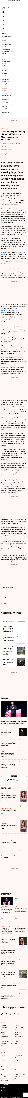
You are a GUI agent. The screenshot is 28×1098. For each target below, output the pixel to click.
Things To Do (18, 1060)
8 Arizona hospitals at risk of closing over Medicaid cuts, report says (8, 639)
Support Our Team (20, 1074)
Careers (3, 1090)
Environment (18, 1032)
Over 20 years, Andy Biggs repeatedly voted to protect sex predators (8, 765)
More (4, 90)
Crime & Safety (5, 740)
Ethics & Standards (5, 1084)
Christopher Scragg (6, 149)
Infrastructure (6, 808)
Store (4, 99)
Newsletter (18, 1072)
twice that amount (11, 277)
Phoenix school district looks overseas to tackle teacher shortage (8, 974)
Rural (6, 61)
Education (18, 1029)
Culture (4, 73)
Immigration (4, 823)
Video (4, 93)
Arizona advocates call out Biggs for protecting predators (7, 732)
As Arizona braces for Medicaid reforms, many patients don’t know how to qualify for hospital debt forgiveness (8, 650)
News (4, 34)
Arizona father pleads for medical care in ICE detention (8, 841)
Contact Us (4, 1076)
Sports (4, 65)
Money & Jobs (5, 1041)
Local (4, 70)
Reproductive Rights (7, 719)
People (4, 81)
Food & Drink (18, 1055)
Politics (7, 56)
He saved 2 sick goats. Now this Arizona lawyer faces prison (8, 754)
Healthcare (4, 1034)
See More (24, 893)
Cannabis (8, 36)
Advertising (5, 112)
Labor (4, 53)
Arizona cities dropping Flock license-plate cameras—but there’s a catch (8, 743)
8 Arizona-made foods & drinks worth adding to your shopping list (8, 996)
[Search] (8, 7)
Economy (5, 44)
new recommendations (14, 437)
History (4, 79)
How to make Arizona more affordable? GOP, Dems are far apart (8, 662)
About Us (4, 1072)
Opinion (7, 93)
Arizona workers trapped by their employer (8, 856)
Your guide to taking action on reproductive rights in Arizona (8, 952)
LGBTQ (7, 53)
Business (4, 36)
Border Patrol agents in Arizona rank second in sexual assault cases (9, 826)
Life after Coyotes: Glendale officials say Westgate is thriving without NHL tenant (8, 629)
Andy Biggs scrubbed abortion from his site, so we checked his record (14, 722)
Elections (5, 46)
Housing (7, 49)
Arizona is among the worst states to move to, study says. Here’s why (8, 963)
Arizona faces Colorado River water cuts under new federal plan (8, 811)
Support (3, 1087)
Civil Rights (4, 1027)
